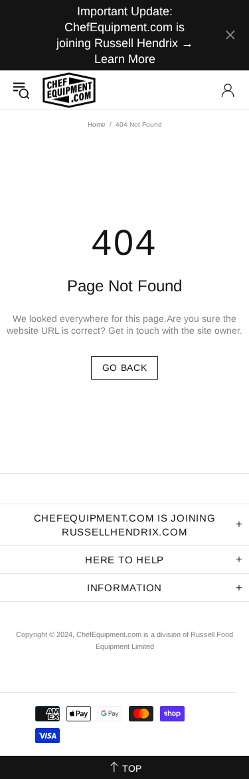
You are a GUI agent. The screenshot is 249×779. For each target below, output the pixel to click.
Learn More (124, 59)
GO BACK (124, 367)
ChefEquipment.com (69, 90)
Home (97, 124)
